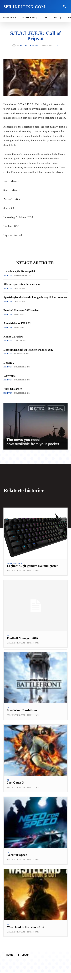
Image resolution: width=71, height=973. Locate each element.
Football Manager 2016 (22, 638)
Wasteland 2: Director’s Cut (25, 927)
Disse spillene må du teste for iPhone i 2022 (28, 349)
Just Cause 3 (15, 782)
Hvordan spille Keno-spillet (19, 271)
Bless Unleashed (12, 388)
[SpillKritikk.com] (14, 45)
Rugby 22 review (13, 336)
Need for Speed (17, 854)
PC (58, 45)
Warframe (9, 375)
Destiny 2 (8, 362)
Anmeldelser (14, 563)
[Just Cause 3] (35, 750)
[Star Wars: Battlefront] (35, 677)
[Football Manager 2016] (35, 605)
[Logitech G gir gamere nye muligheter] (35, 533)
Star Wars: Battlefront (22, 710)
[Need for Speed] (35, 822)
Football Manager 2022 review (21, 310)
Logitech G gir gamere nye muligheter (32, 565)
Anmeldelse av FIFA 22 (17, 323)
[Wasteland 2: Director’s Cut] (35, 894)
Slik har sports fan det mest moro (22, 284)
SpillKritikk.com (29, 45)
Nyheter (7, 275)
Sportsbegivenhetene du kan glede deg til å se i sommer (35, 297)
